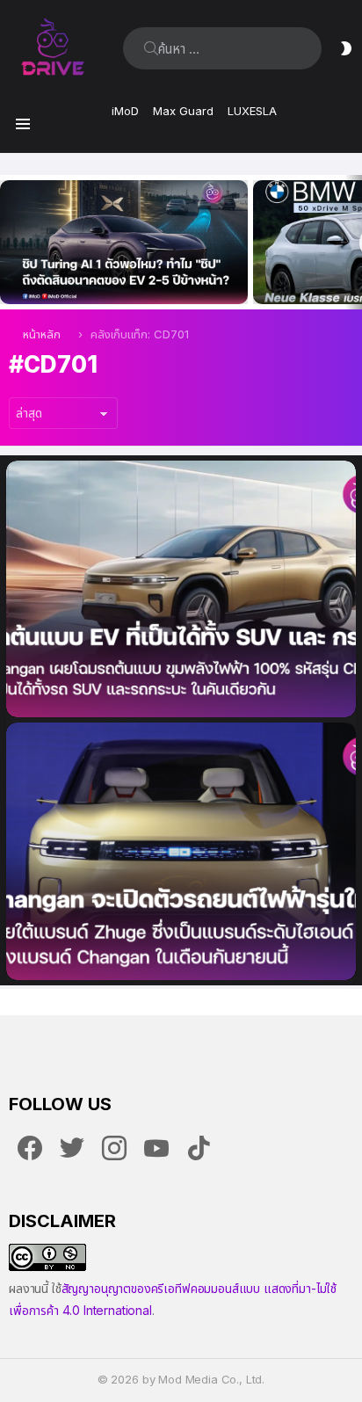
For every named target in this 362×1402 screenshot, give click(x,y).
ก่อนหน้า (9, 242)
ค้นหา (151, 48)
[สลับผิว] (346, 48)
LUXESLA (252, 111)
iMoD (125, 111)
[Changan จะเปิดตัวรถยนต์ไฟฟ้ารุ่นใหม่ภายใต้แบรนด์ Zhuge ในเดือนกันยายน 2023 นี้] (181, 851)
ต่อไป (353, 242)
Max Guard (183, 111)
